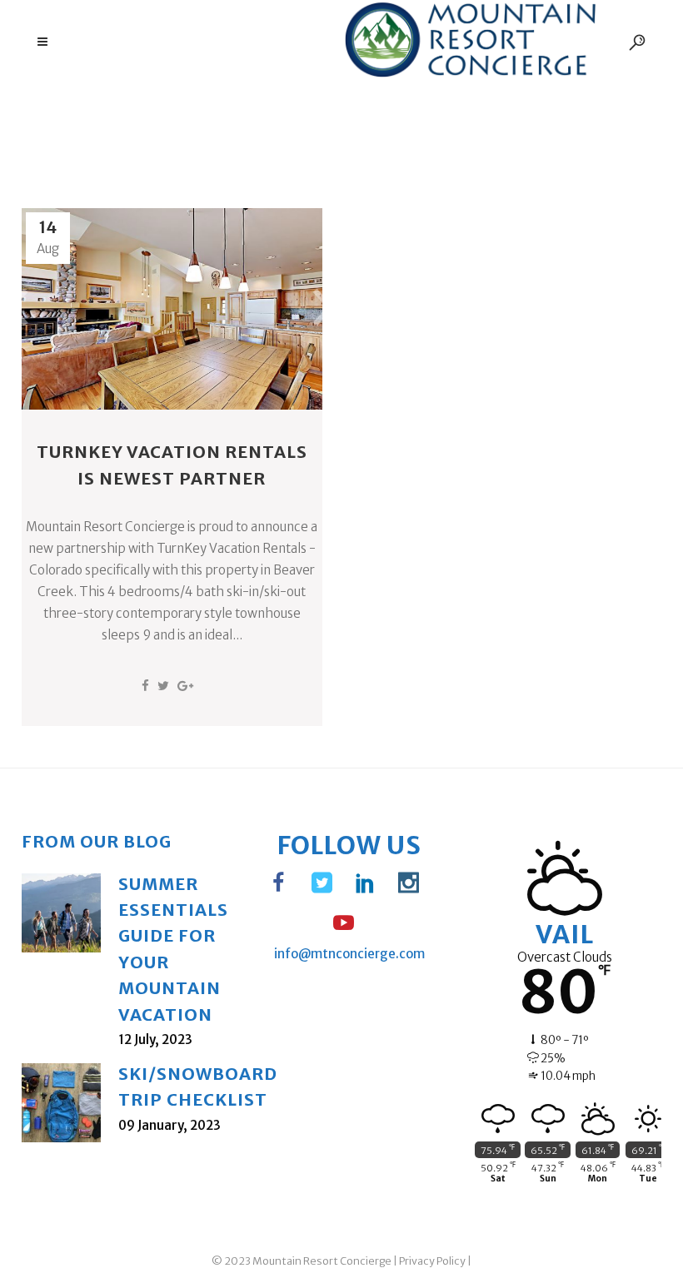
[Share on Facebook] (145, 686)
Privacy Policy (432, 1261)
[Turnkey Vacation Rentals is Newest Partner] (172, 309)
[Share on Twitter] (163, 686)
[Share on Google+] (185, 686)
